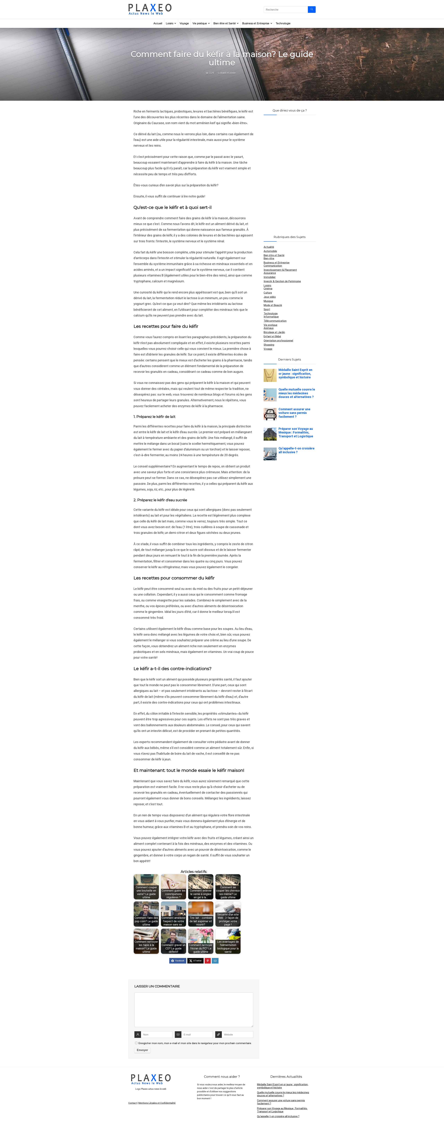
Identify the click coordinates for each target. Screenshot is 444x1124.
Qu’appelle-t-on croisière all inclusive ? (278, 1116)
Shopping (269, 344)
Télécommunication (275, 320)
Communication (273, 265)
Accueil (157, 23)
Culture (268, 292)
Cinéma (268, 288)
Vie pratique (200, 23)
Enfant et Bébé (227, 73)
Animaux (269, 328)
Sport (267, 309)
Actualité (269, 247)
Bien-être (269, 258)
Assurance (270, 273)
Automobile (270, 251)
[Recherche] (312, 9)
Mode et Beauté (273, 305)
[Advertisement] (290, 171)
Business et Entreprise (255, 23)
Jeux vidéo (270, 296)
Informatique (271, 316)
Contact (132, 1103)
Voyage (184, 23)
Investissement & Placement (280, 269)
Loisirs (169, 23)
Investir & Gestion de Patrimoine (282, 281)
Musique (268, 301)
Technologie (283, 23)
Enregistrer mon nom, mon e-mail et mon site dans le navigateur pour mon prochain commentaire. (195, 1043)
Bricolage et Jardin (274, 332)
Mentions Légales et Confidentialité (157, 1103)
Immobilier (270, 277)
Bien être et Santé (224, 23)
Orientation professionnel (278, 340)
